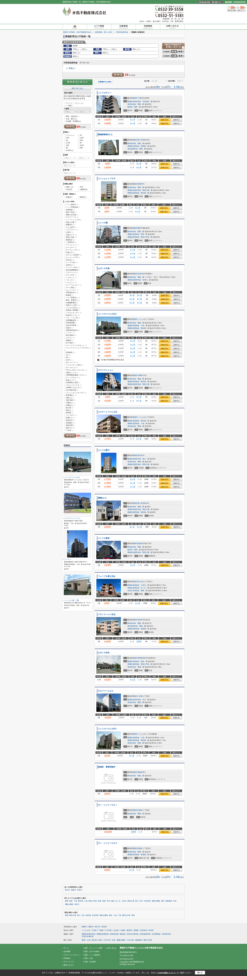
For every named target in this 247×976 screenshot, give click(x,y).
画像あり (69, 197)
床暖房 (69, 340)
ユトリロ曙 (103, 223)
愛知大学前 (145, 237)
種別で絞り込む (77, 88)
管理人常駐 (71, 237)
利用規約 (67, 958)
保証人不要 (71, 222)
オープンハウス (73, 250)
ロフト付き (71, 275)
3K (81, 143)
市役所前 (146, 101)
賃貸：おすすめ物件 (91, 951)
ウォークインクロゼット (76, 345)
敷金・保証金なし (72, 116)
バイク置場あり (73, 297)
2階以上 (70, 398)
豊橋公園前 (156, 901)
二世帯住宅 (71, 242)
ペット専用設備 (73, 207)
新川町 (140, 455)
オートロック (72, 368)
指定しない (70, 187)
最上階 (69, 408)
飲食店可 (70, 420)
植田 (112, 901)
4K (67, 148)
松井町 (151, 930)
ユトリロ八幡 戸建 (72, 600)
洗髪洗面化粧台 (73, 330)
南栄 (142, 234)
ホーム (66, 948)
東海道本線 (131, 104)
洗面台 (69, 328)
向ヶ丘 (143, 588)
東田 (162, 901)
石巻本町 (141, 274)
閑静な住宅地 (72, 215)
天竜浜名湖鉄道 (87, 936)
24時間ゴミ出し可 (74, 388)
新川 (144, 459)
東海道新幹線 (132, 149)
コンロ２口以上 (73, 308)
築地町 (140, 772)
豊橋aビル (102, 498)
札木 (144, 700)
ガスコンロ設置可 (74, 255)
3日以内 (69, 189)
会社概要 (67, 951)
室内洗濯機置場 (73, 270)
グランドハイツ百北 (106, 614)
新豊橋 (143, 146)
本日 (81, 187)
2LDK (68, 143)
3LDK (82, 145)
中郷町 (140, 375)
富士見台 (141, 581)
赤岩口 (145, 280)
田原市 (79, 890)
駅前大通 (146, 190)
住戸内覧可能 (72, 390)
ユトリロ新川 (104, 450)
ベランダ (70, 280)
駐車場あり (71, 395)
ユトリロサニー (105, 93)
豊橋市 (135, 98)
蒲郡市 (73, 890)
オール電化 (71, 287)
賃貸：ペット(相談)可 (92, 955)
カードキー (71, 247)
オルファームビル (105, 691)
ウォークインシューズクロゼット (77, 349)
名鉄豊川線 (166, 934)
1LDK (82, 138)
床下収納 (70, 343)
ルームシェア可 (73, 257)
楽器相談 (70, 210)
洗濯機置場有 (72, 303)
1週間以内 (83, 189)
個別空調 (70, 425)
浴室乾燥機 (71, 323)
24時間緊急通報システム (76, 375)
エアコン (70, 338)
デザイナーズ (72, 217)
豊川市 (67, 890)
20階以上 (70, 405)
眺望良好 (70, 240)
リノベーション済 (74, 220)
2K (67, 140)
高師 (104, 901)
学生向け (70, 260)
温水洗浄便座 (72, 325)
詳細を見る (164, 120)
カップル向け (72, 262)
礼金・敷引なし (72, 119)
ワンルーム (70, 135)
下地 (75, 901)
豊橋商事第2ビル (105, 134)
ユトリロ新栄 (104, 538)
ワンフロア (71, 415)
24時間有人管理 (73, 383)
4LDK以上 (69, 150)
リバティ (68, 559)
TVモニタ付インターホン (76, 370)
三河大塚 (130, 940)
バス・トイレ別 (73, 318)
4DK (81, 148)
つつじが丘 (142, 319)
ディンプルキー (73, 378)
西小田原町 (142, 140)
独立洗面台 (71, 335)
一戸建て (69, 106)
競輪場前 (168, 901)
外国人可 (70, 252)
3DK (67, 145)
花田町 (140, 620)
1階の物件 (71, 400)
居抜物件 (70, 423)
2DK (81, 140)
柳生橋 (143, 193)
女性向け (70, 265)
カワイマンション (105, 370)
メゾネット (71, 277)
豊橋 (72, 68)
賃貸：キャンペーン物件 (93, 948)
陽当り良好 (71, 212)
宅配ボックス (72, 373)
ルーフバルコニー (74, 285)
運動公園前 (69, 904)
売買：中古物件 (90, 962)
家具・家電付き (73, 300)
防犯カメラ (71, 380)
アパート (69, 103)
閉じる (199, 973)
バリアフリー (72, 230)
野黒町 (140, 184)
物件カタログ (69, 965)
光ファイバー (72, 362)
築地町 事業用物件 (106, 767)
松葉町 (140, 810)
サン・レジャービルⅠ (107, 805)
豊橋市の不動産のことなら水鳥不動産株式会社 (141, 948)
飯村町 (129, 930)
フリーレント (72, 245)
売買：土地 (88, 958)
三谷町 (94, 930)
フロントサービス (74, 385)
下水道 (69, 430)
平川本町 (108, 930)
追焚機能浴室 (72, 320)
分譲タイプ (71, 235)
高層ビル (70, 418)
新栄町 (140, 543)
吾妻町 (136, 930)
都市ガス (70, 428)
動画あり (83, 197)
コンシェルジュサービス (76, 393)
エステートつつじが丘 (107, 412)
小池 (142, 325)
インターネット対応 (74, 365)
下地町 (140, 98)
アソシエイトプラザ (106, 179)
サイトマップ (69, 962)
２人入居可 (71, 227)
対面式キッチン (73, 315)
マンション (79, 103)
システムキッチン (74, 313)
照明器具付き (72, 292)
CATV (69, 360)
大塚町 (122, 930)
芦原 (108, 901)
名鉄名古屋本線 (133, 590)
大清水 (143, 585)
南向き (69, 410)
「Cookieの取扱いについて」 (166, 973)
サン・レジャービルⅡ (107, 843)
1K (81, 135)
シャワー (70, 333)
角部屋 (69, 413)
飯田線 (130, 107)
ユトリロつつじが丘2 (107, 314)
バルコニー (71, 282)
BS (68, 357)
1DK (67, 138)
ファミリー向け (73, 267)
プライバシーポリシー (72, 955)
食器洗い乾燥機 (73, 310)
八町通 (140, 696)
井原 (175, 901)
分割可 (69, 232)
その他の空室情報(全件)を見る (111, 360)
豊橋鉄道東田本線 (134, 101)
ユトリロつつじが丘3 (107, 729)
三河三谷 (106, 940)
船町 (136, 107)
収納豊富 (70, 352)
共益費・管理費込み (73, 121)
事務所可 (70, 225)
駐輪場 (69, 295)
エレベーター (72, 290)
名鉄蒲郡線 (156, 934)
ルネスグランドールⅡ (72, 518)
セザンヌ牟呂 (104, 653)
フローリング (72, 272)
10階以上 (70, 403)
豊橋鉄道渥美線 (133, 146)
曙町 (139, 228)
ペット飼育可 (72, 205)
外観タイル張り (73, 305)
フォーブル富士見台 (106, 576)
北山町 (115, 930)
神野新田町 (142, 658)
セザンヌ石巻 (104, 268)
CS (68, 355)
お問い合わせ (112, 948)
